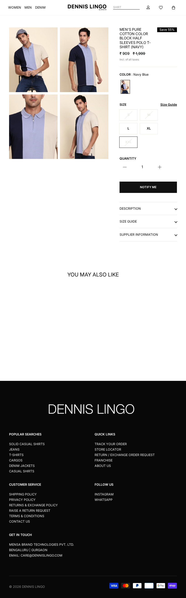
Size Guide (128, 221)
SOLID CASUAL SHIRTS (27, 444)
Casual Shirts (21, 471)
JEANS (14, 449)
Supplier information (139, 234)
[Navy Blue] (125, 87)
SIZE (148, 104)
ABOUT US (103, 466)
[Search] (138, 7)
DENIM (40, 7)
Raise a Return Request (29, 510)
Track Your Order (111, 444)
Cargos (15, 460)
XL (149, 128)
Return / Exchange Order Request (125, 455)
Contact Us (19, 521)
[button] (44, 310)
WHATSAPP (104, 500)
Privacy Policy (22, 500)
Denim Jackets (22, 466)
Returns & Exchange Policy (33, 505)
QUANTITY (128, 158)
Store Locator (108, 449)
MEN (28, 7)
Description (130, 208)
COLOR (134, 74)
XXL (128, 142)
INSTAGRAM (104, 494)
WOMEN (14, 7)
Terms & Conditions (26, 516)
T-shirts (16, 455)
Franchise (104, 460)
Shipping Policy (23, 494)
